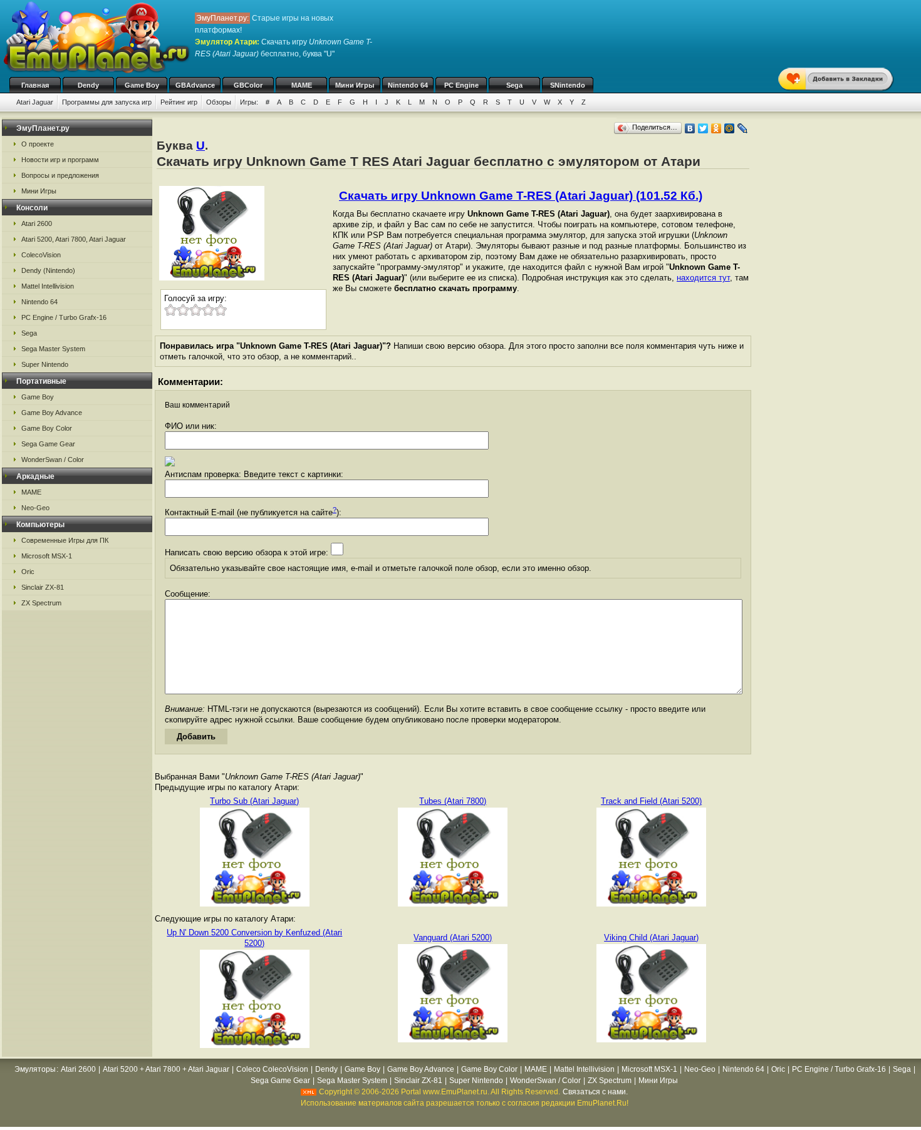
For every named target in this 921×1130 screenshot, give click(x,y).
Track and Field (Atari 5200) (651, 801)
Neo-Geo (35, 507)
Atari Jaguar (34, 102)
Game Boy (142, 85)
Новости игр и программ (60, 159)
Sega (514, 85)
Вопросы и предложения (60, 175)
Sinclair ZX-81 (42, 587)
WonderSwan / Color (52, 459)
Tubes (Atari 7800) (452, 801)
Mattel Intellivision (47, 286)
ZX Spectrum (41, 603)
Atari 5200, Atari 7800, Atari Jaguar (73, 239)
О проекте (37, 144)
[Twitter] (703, 128)
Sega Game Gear (48, 444)
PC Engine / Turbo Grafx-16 (64, 317)
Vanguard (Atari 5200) (453, 937)
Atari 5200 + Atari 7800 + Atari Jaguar (166, 1069)
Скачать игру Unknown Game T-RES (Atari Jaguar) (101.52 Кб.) (520, 195)
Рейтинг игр (178, 102)
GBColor (248, 85)
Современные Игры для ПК (64, 540)
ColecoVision (41, 255)
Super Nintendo (44, 364)
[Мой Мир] (729, 128)
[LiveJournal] (742, 128)
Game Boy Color (46, 428)
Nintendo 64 (408, 85)
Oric (27, 571)
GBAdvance (195, 85)
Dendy (88, 85)
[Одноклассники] (716, 128)
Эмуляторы (35, 1069)
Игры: (249, 102)
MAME (301, 85)
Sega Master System (53, 348)
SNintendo (567, 85)
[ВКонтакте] (690, 128)
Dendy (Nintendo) (48, 270)
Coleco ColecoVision (272, 1069)
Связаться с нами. (595, 1091)
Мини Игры (354, 85)
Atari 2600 (36, 223)
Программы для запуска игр (107, 102)
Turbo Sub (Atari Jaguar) (254, 801)
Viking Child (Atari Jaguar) (651, 937)
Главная (35, 85)
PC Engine (461, 85)
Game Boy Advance (51, 412)
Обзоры (218, 102)
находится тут (703, 277)
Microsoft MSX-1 (46, 556)
